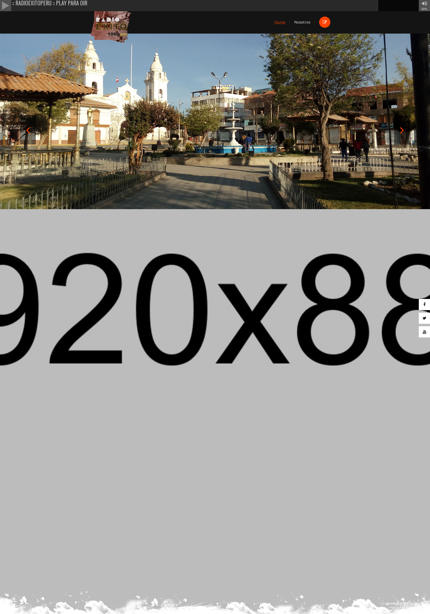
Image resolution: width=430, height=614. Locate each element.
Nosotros (302, 22)
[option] (215, 110)
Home (279, 22)
